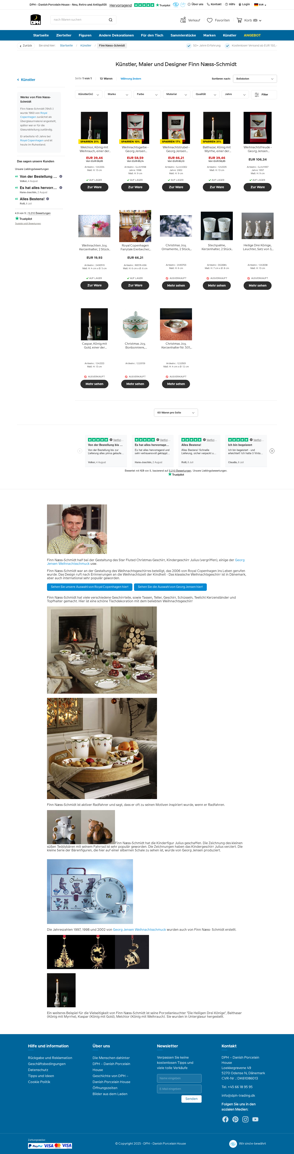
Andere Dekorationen (116, 35)
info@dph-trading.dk (238, 1095)
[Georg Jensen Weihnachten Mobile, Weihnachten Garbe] (98, 968)
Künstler (229, 35)
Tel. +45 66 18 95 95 (237, 1087)
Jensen (129, 929)
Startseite (41, 35)
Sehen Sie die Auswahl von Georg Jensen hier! (170, 587)
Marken (209, 35)
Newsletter (167, 1046)
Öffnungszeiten (105, 1088)
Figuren (85, 35)
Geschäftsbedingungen (47, 1064)
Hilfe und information (48, 1046)
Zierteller (63, 35)
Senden (191, 1098)
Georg (118, 929)
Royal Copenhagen (32, 140)
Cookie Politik (39, 1082)
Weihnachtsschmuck (150, 929)
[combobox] (83, 19)
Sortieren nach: (221, 79)
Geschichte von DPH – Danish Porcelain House (111, 1079)
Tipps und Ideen (41, 1076)
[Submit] (111, 20)
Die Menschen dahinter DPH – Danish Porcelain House (111, 1064)
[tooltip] (94, 149)
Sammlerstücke (183, 35)
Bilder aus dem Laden (110, 1094)
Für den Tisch (152, 35)
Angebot (252, 35)
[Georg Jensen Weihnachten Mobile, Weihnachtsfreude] (64, 968)
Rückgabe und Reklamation (50, 1058)
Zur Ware (94, 187)
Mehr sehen (176, 285)
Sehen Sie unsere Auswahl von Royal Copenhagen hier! (89, 587)
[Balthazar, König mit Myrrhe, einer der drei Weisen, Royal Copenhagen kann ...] (61, 1006)
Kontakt (229, 1046)
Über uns (101, 1046)
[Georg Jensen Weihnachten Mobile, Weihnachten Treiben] (132, 968)
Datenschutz (38, 1070)
